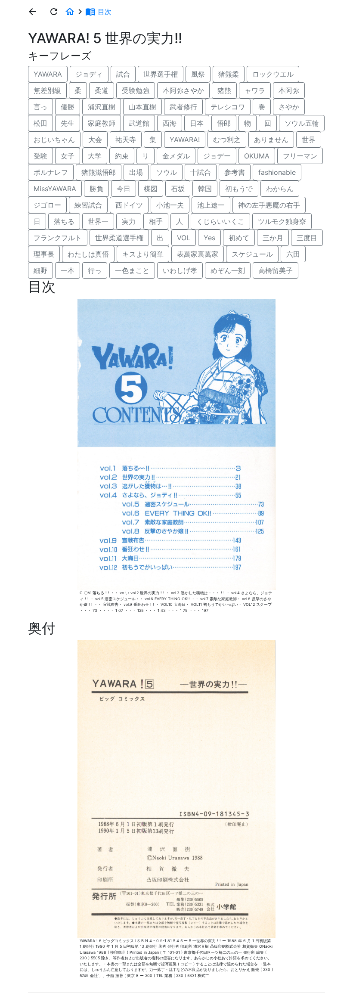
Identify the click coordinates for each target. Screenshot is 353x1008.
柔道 (101, 90)
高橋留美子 (275, 270)
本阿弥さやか (183, 90)
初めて (239, 237)
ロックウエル (273, 74)
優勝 (67, 106)
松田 (40, 123)
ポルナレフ (51, 172)
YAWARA (48, 74)
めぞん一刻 (228, 270)
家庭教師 (101, 123)
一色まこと (132, 270)
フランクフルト (58, 237)
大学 (95, 156)
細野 (40, 270)
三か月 (273, 237)
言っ (40, 106)
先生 (67, 123)
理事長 (44, 254)
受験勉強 (135, 90)
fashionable (277, 172)
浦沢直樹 (101, 106)
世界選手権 (160, 74)
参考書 (234, 172)
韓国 (205, 188)
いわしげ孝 (180, 270)
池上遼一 (211, 205)
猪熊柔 (228, 74)
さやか (289, 106)
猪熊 (224, 90)
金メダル (176, 156)
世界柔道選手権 (119, 237)
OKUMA (256, 156)
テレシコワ (228, 106)
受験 (40, 156)
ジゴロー (47, 205)
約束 (122, 156)
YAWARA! (185, 139)
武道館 (139, 123)
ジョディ (89, 74)
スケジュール (252, 254)
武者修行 (183, 106)
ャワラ (255, 90)
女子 (67, 156)
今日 (123, 188)
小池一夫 (170, 205)
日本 (197, 123)
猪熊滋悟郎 (98, 172)
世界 (309, 139)
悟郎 (224, 123)
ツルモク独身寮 (282, 221)
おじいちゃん (54, 139)
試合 (123, 74)
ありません (271, 139)
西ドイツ (129, 205)
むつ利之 (227, 139)
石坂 (178, 188)
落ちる (64, 221)
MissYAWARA (55, 188)
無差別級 (47, 90)
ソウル (166, 172)
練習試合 (88, 205)
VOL (183, 237)
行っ (95, 270)
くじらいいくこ (220, 221)
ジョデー (217, 156)
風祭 (198, 74)
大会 (95, 139)
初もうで (239, 188)
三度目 (307, 237)
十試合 (200, 172)
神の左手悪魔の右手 (269, 205)
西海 (169, 123)
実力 (129, 221)
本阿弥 (289, 90)
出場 (136, 172)
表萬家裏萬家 (197, 254)
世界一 (98, 221)
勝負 (96, 188)
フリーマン (300, 156)
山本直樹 (142, 106)
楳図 (151, 188)
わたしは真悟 (88, 254)
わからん (280, 188)
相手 (156, 221)
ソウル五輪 (302, 123)
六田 (293, 254)
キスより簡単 (143, 254)
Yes (209, 237)
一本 (67, 270)
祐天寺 (125, 139)
